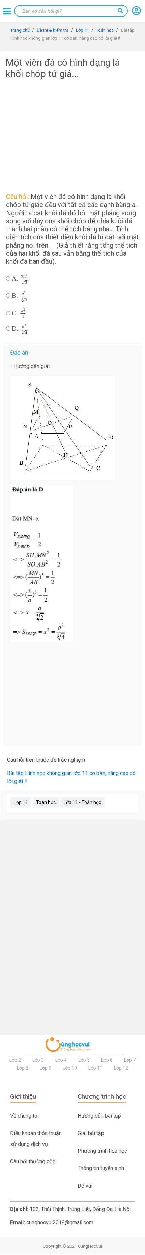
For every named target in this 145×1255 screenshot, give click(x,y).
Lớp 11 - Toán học (82, 802)
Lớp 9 (45, 1068)
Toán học (46, 802)
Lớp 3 (38, 1060)
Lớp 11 (21, 802)
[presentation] (24, 279)
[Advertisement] (72, 135)
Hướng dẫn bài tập (99, 1116)
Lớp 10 (70, 1068)
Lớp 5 (84, 1060)
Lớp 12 (121, 1068)
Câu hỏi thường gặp (33, 1161)
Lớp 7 (130, 1060)
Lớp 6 (107, 1060)
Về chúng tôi (24, 1116)
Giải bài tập (91, 1133)
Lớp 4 (61, 1060)
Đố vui (85, 1186)
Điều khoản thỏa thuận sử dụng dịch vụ (36, 1138)
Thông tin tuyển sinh (101, 1168)
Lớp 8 (22, 1068)
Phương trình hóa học (102, 1151)
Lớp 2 (15, 1060)
